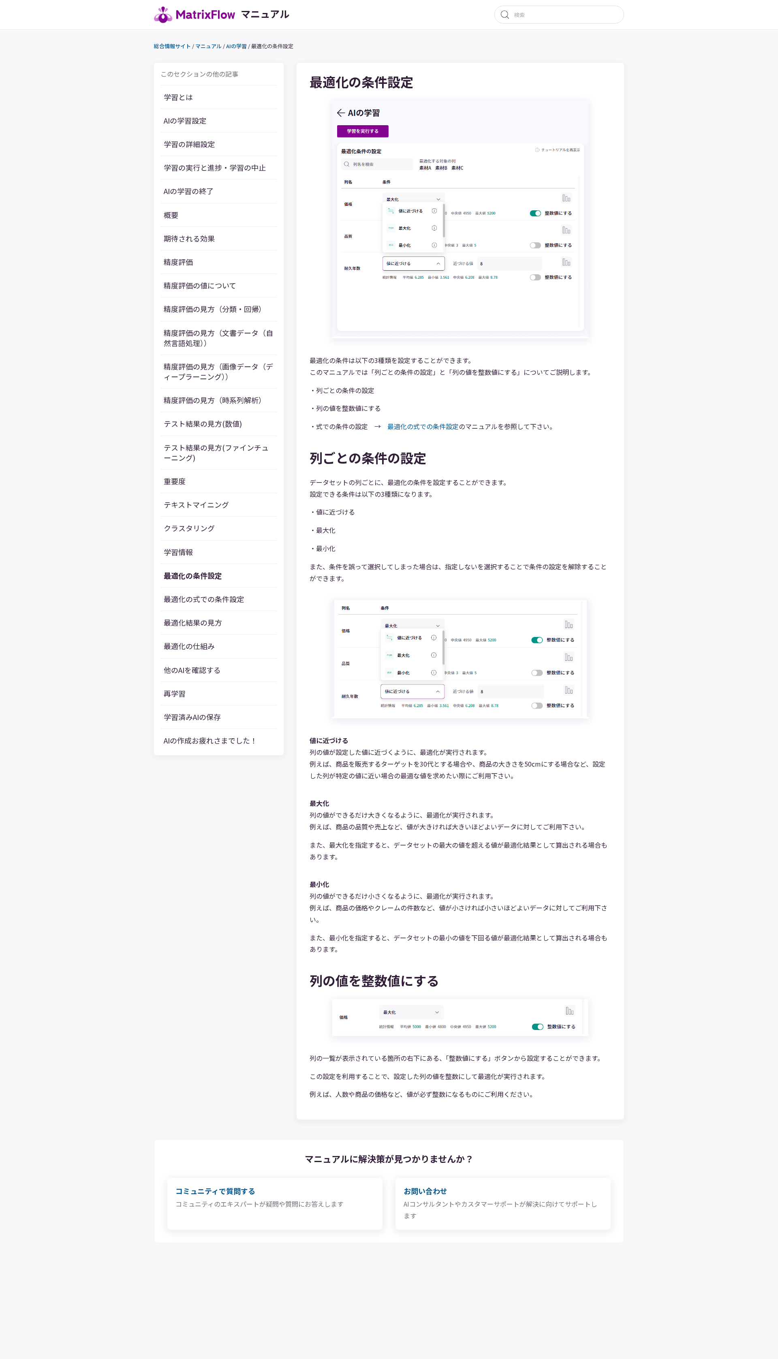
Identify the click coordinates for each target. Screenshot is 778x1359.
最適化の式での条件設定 (204, 599)
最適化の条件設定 (193, 576)
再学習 (175, 693)
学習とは (178, 97)
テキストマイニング (196, 505)
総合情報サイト (172, 46)
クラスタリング (189, 528)
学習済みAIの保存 (192, 717)
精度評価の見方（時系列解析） (215, 400)
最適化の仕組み (189, 646)
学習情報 (178, 552)
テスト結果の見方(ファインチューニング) (216, 452)
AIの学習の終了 (189, 191)
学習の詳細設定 (189, 144)
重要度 (175, 481)
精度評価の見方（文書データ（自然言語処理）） (218, 337)
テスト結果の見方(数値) (203, 424)
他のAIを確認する (192, 670)
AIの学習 (236, 46)
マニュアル (208, 46)
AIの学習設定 (185, 120)
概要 (171, 215)
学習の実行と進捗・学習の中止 (215, 167)
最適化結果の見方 (193, 623)
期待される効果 (189, 238)
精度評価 (178, 262)
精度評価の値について (200, 285)
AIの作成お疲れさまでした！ (210, 740)
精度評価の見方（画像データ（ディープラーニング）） (218, 371)
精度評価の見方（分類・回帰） (215, 309)
